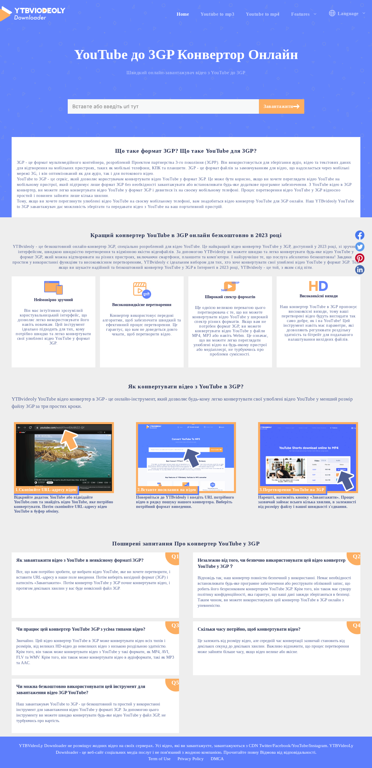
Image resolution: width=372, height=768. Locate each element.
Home (183, 14)
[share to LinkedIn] (359, 271)
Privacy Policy (191, 758)
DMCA (217, 758)
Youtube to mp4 (263, 14)
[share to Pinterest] (359, 259)
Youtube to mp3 (217, 14)
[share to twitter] (359, 248)
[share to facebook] (359, 236)
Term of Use (159, 758)
